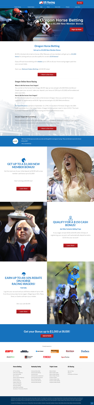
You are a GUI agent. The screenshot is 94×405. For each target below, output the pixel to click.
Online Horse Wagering (18, 372)
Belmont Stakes (53, 371)
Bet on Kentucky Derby (36, 379)
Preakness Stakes (53, 377)
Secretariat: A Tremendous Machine (20, 388)
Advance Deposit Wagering (18, 377)
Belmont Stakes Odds (54, 372)
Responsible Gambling (50, 403)
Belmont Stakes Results (54, 375)
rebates (39, 61)
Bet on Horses (16, 375)
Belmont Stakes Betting (30, 69)
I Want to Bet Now (47, 74)
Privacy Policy (30, 403)
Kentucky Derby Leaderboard (37, 375)
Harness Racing (16, 379)
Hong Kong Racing (17, 380)
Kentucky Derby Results (36, 382)
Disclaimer (44, 403)
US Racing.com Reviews (73, 374)
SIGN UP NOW (47, 336)
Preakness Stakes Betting (55, 380)
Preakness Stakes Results (55, 382)
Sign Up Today (71, 371)
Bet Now (80, 2)
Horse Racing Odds (17, 374)
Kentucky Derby (34, 374)
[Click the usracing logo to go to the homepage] (47, 3)
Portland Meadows (21, 106)
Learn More (23, 188)
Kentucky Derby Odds (35, 371)
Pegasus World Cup (17, 382)
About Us (69, 372)
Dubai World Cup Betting (18, 387)
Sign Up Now (76, 29)
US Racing (18, 403)
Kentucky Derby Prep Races (37, 377)
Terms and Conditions (37, 403)
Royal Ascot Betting (17, 385)
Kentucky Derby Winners (36, 380)
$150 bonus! (54, 56)
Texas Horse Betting (17, 383)
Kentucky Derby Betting (36, 372)
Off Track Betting (16, 371)
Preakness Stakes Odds (54, 379)
